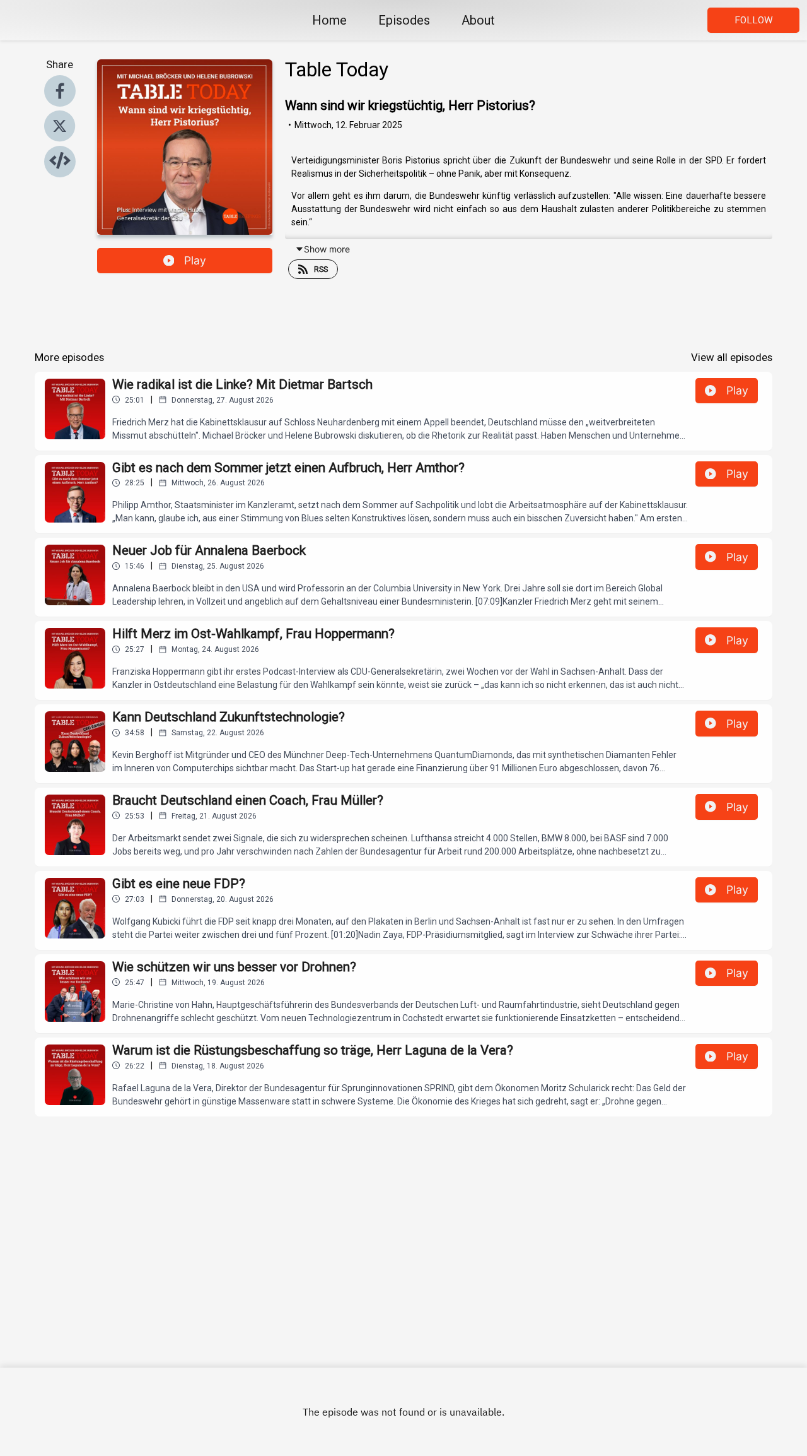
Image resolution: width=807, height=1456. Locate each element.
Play (195, 260)
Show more (327, 249)
